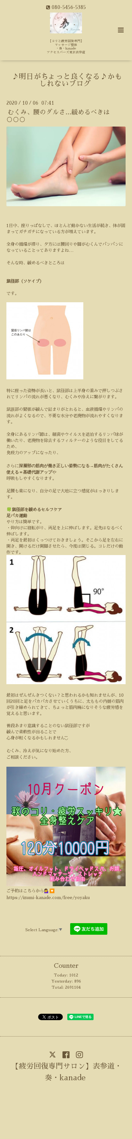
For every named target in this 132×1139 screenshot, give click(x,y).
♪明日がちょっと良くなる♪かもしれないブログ (67, 80)
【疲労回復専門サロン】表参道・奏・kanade (67, 1071)
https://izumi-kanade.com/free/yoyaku (48, 898)
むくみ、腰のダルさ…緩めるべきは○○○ (58, 116)
